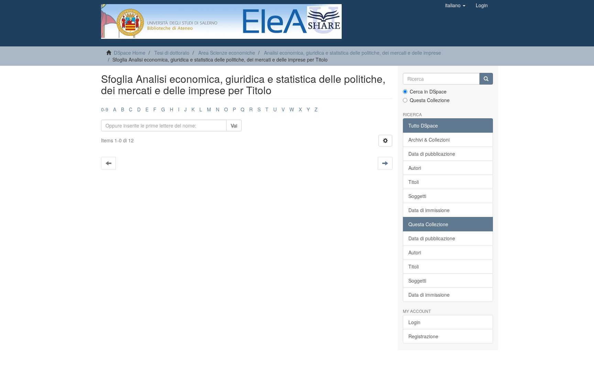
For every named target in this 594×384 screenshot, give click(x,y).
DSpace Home (129, 52)
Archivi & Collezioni (429, 139)
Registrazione (423, 336)
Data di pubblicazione (431, 153)
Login (414, 322)
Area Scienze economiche (226, 52)
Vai (234, 125)
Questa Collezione (430, 100)
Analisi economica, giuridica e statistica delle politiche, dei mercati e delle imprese (352, 52)
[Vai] (486, 79)
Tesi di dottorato (171, 52)
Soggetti (417, 196)
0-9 (104, 109)
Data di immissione (429, 210)
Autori (414, 167)
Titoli (413, 181)
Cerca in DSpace (428, 91)
